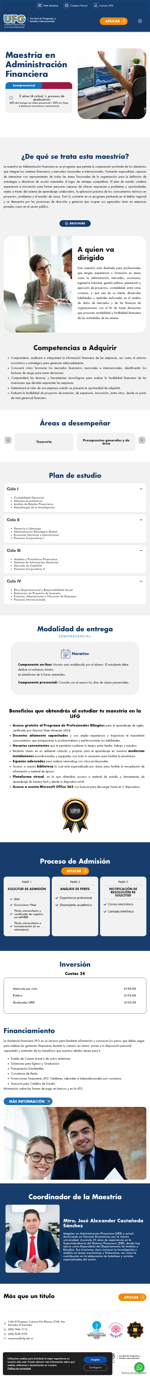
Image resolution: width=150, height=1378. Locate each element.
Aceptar (95, 1359)
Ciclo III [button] (13, 550)
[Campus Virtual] (66, 5)
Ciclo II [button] (13, 519)
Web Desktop (51, 5)
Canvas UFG (106, 5)
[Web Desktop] (40, 5)
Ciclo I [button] (12, 488)
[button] (140, 21)
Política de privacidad (134, 1372)
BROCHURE (77, 223)
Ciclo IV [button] (14, 581)
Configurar (95, 1367)
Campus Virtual (78, 5)
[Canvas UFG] (96, 5)
